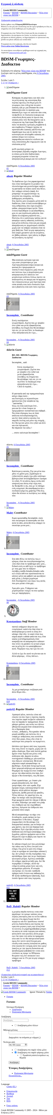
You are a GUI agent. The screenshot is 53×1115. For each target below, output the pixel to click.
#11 (8, 887)
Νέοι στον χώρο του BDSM (33, 71)
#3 (8, 296)
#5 (8, 447)
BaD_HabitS (14, 906)
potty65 (11, 709)
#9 (8, 665)
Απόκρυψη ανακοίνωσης (12, 20)
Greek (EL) (11, 1086)
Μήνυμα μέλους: (10, 1030)
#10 (8, 701)
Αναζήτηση (17, 1009)
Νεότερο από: (9, 1042)
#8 (8, 602)
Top (8, 1098)
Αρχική (10, 1096)
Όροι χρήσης (12, 1105)
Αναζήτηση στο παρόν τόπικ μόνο (31, 1050)
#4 (8, 342)
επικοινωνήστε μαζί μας (17, 53)
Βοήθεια (10, 1093)
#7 (8, 535)
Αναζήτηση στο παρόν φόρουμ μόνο (33, 1052)
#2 (8, 247)
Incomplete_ (13, 315)
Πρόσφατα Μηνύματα (21, 1012)
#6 (8, 505)
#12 (8, 970)
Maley (10, 512)
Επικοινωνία (12, 1091)
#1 (8, 168)
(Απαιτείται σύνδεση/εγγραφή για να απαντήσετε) (22, 974)
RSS (8, 1101)
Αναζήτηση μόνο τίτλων (27, 1025)
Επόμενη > (14, 83)
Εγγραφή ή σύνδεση (12, 4)
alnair (10, 176)
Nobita (49, 992)
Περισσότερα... (15, 1076)
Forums (10, 996)
